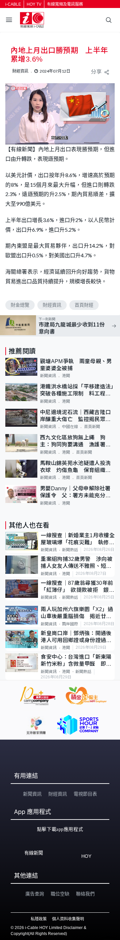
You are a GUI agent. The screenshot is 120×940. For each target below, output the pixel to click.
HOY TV (34, 4)
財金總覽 (20, 305)
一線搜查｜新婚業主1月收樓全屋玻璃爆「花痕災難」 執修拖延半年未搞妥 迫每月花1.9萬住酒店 (77, 539)
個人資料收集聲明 (68, 919)
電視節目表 (85, 794)
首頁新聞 (92, 426)
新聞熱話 (70, 550)
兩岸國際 (70, 624)
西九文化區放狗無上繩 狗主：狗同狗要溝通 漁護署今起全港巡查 (75, 441)
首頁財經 (84, 305)
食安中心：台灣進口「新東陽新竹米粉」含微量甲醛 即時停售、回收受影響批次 (76, 661)
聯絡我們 (85, 894)
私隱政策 (39, 919)
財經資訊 (52, 305)
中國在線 (70, 426)
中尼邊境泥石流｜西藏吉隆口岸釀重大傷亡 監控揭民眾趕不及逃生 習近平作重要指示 (75, 416)
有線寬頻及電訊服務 (65, 4)
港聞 (66, 375)
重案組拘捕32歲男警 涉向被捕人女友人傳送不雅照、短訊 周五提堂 (78, 563)
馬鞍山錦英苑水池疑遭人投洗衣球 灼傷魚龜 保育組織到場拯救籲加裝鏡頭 (75, 467)
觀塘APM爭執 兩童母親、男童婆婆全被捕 (76, 364)
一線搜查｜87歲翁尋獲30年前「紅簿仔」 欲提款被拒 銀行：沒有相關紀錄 (77, 587)
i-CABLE (13, 4)
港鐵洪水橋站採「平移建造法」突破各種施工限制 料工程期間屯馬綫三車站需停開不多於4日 (77, 390)
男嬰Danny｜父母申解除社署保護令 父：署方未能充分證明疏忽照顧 (75, 492)
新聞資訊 (48, 375)
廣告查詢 (34, 894)
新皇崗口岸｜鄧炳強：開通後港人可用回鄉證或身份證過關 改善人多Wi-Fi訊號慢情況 (78, 637)
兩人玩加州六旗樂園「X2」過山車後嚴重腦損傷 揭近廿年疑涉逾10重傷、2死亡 (77, 613)
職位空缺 (60, 894)
